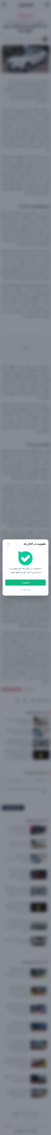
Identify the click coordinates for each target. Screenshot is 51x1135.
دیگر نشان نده (25, 589)
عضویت (25, 582)
